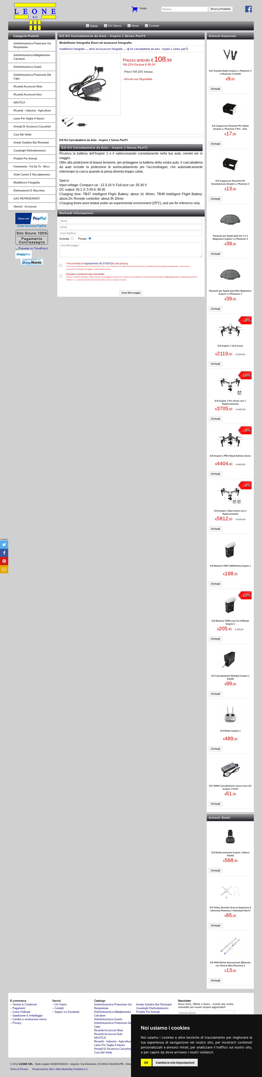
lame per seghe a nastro (29, 118)
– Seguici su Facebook (65, 1011)
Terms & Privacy (19, 1069)
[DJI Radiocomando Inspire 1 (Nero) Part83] (230, 849)
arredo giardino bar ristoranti (31, 142)
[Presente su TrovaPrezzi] (31, 248)
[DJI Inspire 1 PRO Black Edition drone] (230, 452)
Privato (81, 238)
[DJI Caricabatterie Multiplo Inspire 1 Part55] (230, 672)
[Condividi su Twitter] (4, 545)
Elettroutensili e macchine (29, 190)
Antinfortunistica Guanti (27, 66)
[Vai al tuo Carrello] (135, 7)
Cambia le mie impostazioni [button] (175, 1062)
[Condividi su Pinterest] (4, 561)
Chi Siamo (114, 25)
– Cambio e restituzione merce (28, 1019)
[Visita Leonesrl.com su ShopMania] (31, 264)
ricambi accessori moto (28, 86)
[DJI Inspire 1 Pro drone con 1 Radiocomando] (230, 397)
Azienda (64, 238)
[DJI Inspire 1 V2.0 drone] (230, 342)
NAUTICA (19, 102)
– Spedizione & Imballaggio (26, 1015)
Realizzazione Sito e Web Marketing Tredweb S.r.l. (60, 1069)
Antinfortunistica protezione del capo (32, 76)
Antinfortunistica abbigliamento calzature (32, 57)
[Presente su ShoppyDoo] (23, 255)
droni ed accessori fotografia (106, 48)
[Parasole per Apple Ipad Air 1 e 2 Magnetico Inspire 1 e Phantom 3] (230, 232)
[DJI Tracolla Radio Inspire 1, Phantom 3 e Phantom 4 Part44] (230, 67)
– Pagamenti (17, 1008)
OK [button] (146, 1062)
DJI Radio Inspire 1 (230, 731)
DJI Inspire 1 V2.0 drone (230, 346)
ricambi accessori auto (28, 94)
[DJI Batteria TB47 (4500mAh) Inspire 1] (230, 562)
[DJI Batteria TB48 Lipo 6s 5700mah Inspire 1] (230, 617)
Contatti (154, 25)
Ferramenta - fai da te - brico (32, 166)
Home (94, 25)
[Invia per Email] (4, 569)
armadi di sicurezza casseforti (32, 126)
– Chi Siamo (59, 1004)
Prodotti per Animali (25, 158)
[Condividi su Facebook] (4, 553)
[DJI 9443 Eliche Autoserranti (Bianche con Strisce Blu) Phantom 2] (230, 959)
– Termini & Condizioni (23, 1004)
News (135, 25)
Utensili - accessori (25, 206)
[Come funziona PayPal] (31, 223)
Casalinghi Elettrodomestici (30, 150)
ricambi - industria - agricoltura (32, 110)
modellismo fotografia (72, 48)
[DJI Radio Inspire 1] (230, 727)
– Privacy (15, 1022)
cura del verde (22, 134)
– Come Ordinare (20, 1011)
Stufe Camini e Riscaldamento (32, 174)
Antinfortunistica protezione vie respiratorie (32, 45)
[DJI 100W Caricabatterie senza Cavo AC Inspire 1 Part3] (230, 782)
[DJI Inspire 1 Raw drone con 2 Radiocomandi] (230, 507)
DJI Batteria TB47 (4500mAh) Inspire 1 (230, 566)
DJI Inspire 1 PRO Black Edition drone (230, 456)
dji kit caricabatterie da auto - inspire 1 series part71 (157, 48)
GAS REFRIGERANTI (27, 198)
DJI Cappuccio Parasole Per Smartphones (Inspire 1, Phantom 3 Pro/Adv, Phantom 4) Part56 (230, 184)
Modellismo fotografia (27, 182)
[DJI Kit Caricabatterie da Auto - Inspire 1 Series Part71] (90, 114)
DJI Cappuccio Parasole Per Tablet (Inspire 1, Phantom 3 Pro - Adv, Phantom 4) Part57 (230, 129)
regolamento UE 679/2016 (98, 263)
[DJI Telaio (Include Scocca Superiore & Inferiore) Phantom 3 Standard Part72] (230, 904)
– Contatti (58, 1008)
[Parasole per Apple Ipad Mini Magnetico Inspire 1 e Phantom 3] (230, 287)
